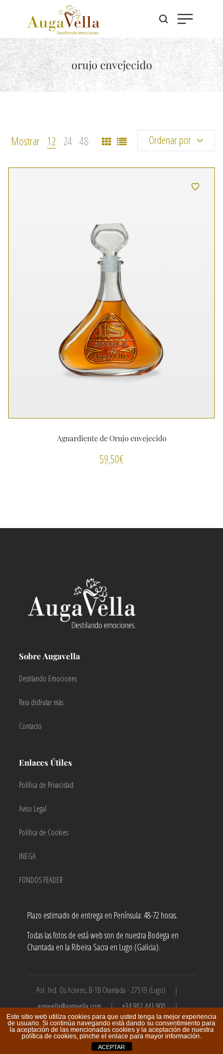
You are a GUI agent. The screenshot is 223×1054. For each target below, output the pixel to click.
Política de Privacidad (46, 785)
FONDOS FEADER (41, 880)
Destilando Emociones (48, 678)
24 (67, 141)
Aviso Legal (33, 808)
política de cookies (49, 1036)
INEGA (27, 856)
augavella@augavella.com (69, 1006)
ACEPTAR (111, 1047)
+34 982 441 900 (144, 1006)
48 (84, 141)
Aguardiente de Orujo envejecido (112, 438)
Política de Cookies (43, 832)
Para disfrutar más (41, 702)
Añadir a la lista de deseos (195, 187)
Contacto (30, 726)
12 (51, 141)
